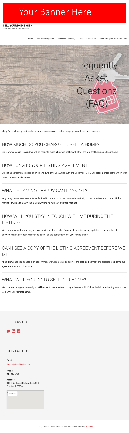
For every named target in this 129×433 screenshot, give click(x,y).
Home (30, 39)
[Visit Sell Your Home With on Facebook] (18, 331)
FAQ (81, 39)
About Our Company (66, 39)
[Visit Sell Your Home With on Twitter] (8, 331)
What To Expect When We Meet (113, 39)
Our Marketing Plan (45, 39)
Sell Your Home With (17, 25)
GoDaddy (89, 426)
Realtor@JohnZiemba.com (18, 364)
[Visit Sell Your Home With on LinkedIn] (13, 331)
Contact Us (91, 39)
